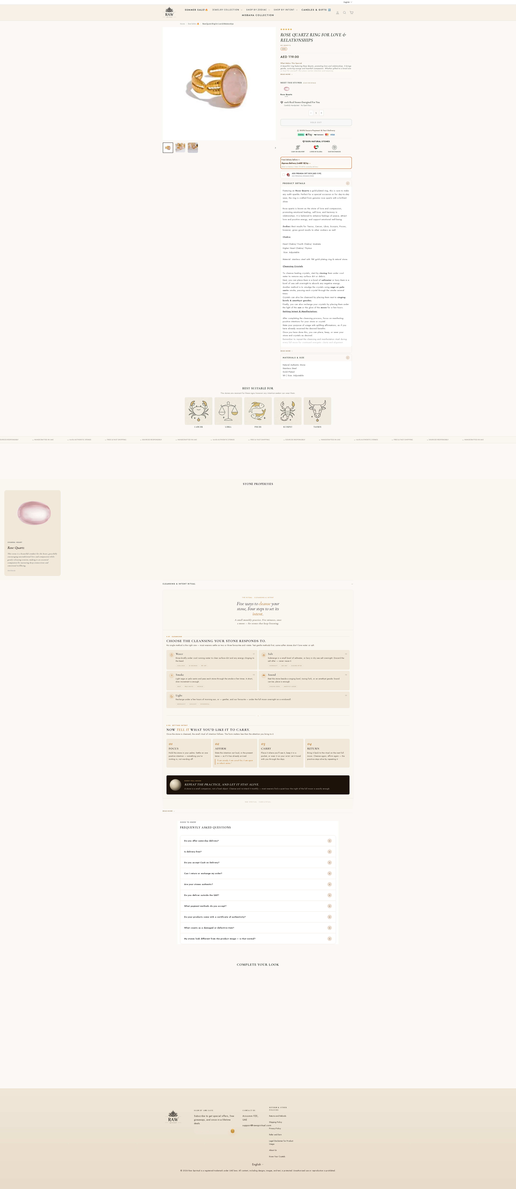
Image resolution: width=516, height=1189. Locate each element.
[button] (286, 29)
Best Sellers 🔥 (193, 24)
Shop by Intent (284, 10)
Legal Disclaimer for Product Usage (281, 1142)
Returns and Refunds (277, 1116)
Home (182, 24)
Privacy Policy (275, 1128)
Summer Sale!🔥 (196, 9)
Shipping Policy (275, 1122)
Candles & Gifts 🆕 (316, 9)
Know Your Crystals (277, 1156)
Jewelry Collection (226, 10)
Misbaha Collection (258, 15)
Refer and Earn (275, 1134)
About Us (273, 1150)
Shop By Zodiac (257, 10)
